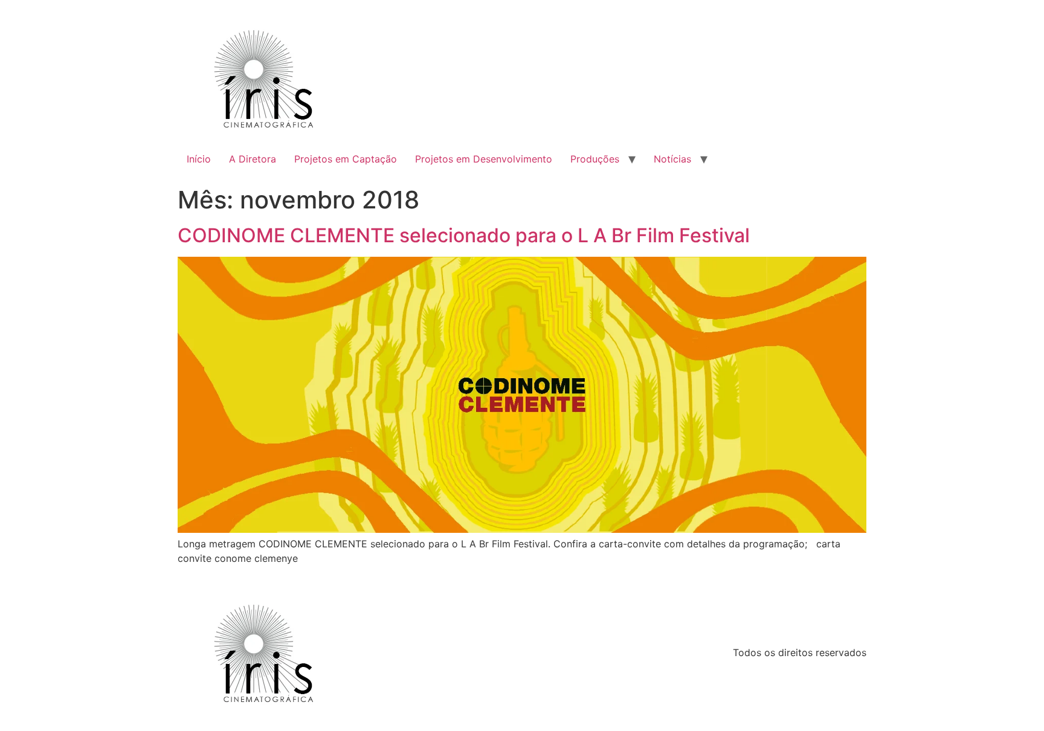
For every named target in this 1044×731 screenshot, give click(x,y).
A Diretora (252, 159)
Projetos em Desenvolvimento (483, 159)
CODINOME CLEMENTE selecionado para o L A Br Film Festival (464, 235)
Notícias (672, 159)
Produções (594, 159)
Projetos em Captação (345, 159)
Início (199, 159)
